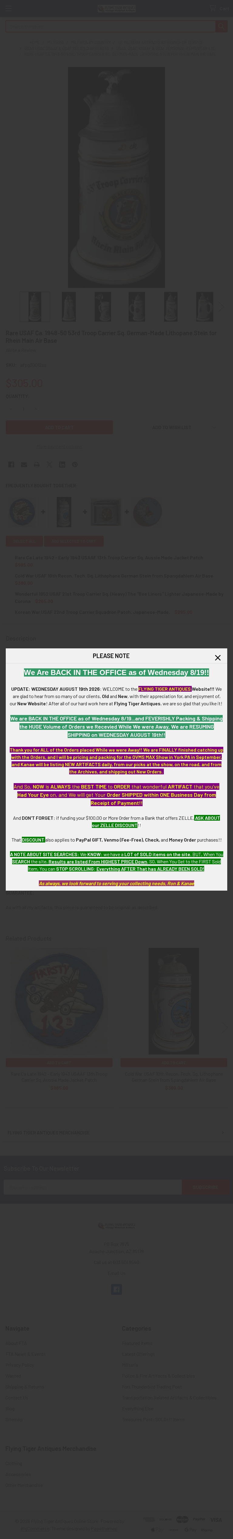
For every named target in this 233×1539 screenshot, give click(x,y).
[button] (218, 658)
